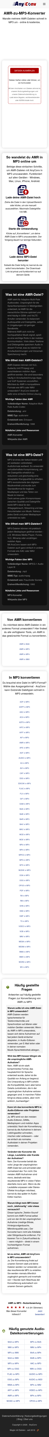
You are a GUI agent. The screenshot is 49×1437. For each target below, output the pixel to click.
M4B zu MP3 (35, 1358)
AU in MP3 (24, 763)
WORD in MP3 (24, 962)
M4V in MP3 (24, 824)
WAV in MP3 (25, 936)
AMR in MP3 (24, 649)
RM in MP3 (24, 900)
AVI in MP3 (24, 768)
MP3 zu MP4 (13, 1363)
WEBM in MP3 (24, 946)
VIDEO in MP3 (24, 926)
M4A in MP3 (24, 809)
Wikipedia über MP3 (17, 599)
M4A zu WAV (13, 1358)
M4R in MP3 (24, 819)
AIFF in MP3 (24, 732)
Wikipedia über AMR (17, 439)
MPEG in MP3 (24, 855)
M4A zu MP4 (35, 1352)
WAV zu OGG (36, 1368)
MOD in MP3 (24, 834)
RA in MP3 (24, 895)
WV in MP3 (24, 967)
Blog (20, 1419)
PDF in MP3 (24, 890)
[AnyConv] (24, 4)
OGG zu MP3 (13, 1379)
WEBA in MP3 (24, 941)
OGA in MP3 (24, 875)
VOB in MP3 (24, 931)
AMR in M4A (24, 644)
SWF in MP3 (24, 916)
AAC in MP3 (24, 712)
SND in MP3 (24, 911)
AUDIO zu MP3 (35, 1374)
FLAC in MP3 (24, 788)
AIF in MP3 (24, 737)
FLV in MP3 (24, 793)
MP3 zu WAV (13, 1352)
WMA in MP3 (24, 951)
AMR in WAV (24, 659)
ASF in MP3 (24, 753)
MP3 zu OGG (13, 1368)
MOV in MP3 (24, 839)
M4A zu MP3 (13, 1341)
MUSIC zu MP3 (13, 1401)
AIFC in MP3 (24, 727)
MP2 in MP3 (24, 844)
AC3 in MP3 (24, 717)
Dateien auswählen (24, 70)
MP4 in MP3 (24, 849)
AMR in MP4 (24, 654)
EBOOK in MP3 (24, 783)
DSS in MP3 (24, 778)
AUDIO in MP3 (24, 758)
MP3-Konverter (14, 595)
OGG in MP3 (24, 880)
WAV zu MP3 (13, 1347)
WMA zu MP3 (13, 1384)
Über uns (28, 1419)
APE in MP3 (24, 747)
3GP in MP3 (24, 702)
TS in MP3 (24, 921)
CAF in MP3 (24, 773)
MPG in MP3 (24, 860)
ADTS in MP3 (24, 722)
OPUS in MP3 (24, 885)
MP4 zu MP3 (35, 1395)
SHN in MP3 (24, 906)
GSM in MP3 (24, 804)
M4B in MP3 (24, 814)
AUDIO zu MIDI (35, 1379)
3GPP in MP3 (24, 707)
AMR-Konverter (14, 434)
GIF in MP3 (24, 798)
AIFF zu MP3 (13, 1390)
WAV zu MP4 (35, 1347)
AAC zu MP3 (35, 1363)
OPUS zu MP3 (36, 1401)
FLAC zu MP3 (13, 1374)
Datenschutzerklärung (12, 1415)
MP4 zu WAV (35, 1384)
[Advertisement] (24, 126)
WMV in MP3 (24, 957)
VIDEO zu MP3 (35, 1390)
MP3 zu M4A (35, 1341)
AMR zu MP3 (13, 1395)
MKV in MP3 (24, 829)
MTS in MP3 (25, 865)
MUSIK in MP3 (24, 870)
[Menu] (44, 4)
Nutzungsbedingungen (36, 1415)
